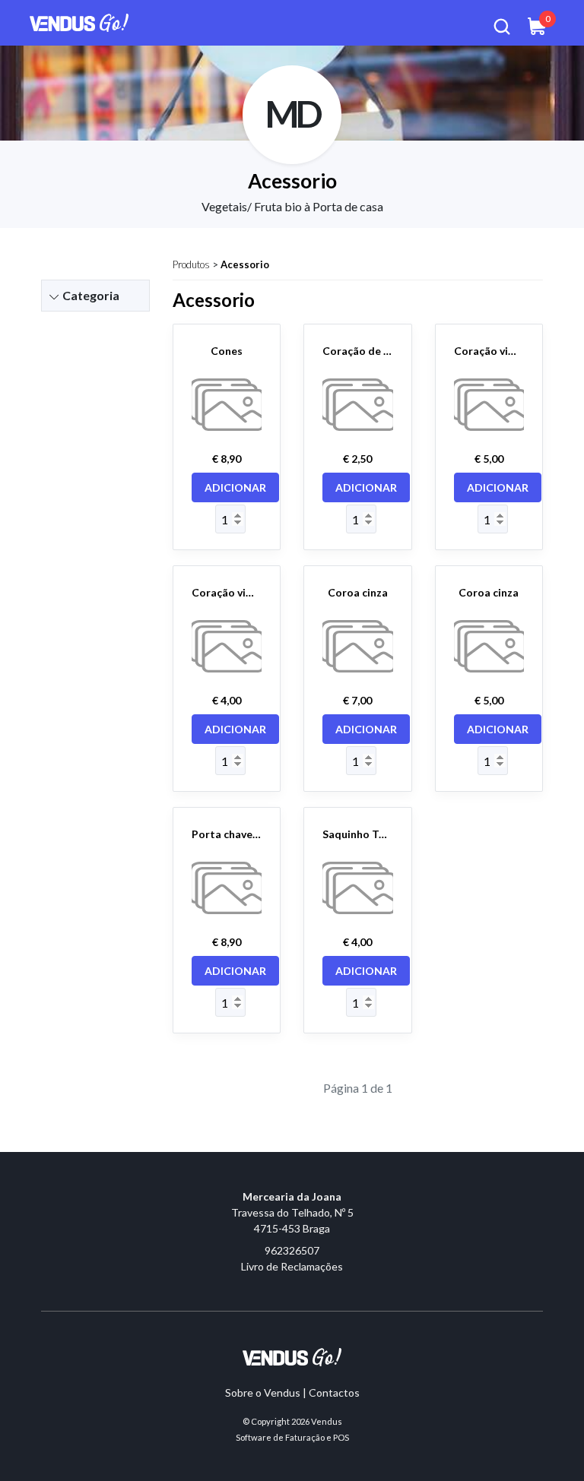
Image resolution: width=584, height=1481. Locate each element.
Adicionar (235, 487)
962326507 (292, 1250)
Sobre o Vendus (262, 1392)
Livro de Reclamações (292, 1266)
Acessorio (245, 264)
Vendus (326, 1421)
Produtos (191, 264)
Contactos (334, 1392)
